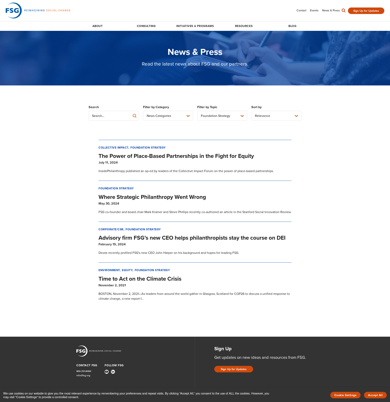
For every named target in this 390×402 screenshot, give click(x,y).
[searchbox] (114, 116)
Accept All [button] (375, 395)
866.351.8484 (83, 371)
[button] (344, 11)
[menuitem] (301, 10)
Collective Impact (113, 147)
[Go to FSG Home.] (38, 10)
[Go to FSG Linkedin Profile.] (113, 372)
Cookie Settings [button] (345, 395)
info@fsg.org (83, 375)
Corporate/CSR (111, 229)
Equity (127, 270)
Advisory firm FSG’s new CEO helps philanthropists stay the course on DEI (192, 238)
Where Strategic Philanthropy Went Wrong (152, 197)
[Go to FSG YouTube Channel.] (107, 372)
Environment (109, 270)
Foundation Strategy (148, 147)
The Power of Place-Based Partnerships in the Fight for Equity (176, 156)
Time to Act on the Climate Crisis (140, 279)
